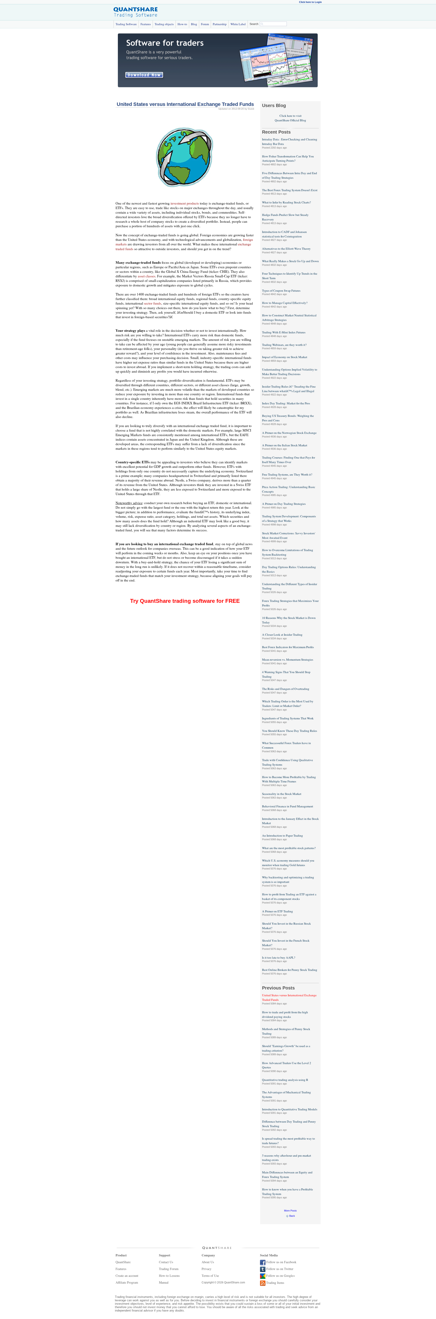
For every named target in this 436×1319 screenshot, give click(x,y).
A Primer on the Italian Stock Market (284, 445)
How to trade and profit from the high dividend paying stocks (285, 1014)
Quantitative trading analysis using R (285, 1080)
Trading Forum (168, 1269)
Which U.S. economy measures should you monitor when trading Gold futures (288, 862)
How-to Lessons (169, 1275)
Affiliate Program (127, 1282)
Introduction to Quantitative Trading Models (289, 1109)
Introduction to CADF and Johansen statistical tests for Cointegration (284, 234)
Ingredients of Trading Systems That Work (288, 718)
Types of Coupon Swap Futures (281, 290)
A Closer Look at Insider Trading (282, 635)
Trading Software (126, 24)
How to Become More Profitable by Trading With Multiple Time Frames (289, 779)
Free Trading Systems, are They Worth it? (287, 474)
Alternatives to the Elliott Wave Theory (286, 249)
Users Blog (274, 105)
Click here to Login (310, 2)
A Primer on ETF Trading (277, 911)
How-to (182, 24)
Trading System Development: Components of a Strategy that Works (289, 518)
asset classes (146, 276)
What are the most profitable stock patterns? (289, 848)
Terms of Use (210, 1275)
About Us (208, 1262)
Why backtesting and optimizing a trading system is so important (288, 879)
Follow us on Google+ (280, 1275)
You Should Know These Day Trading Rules (289, 731)
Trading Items (275, 1282)
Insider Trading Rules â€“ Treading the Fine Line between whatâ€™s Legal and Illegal (289, 388)
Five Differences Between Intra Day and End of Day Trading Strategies (289, 175)
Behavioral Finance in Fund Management (287, 806)
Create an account (127, 1275)
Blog (194, 24)
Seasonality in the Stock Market (281, 794)
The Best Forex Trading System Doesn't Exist (289, 190)
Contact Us (166, 1262)
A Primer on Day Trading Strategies (284, 504)
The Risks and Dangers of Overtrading (285, 689)
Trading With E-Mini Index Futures (283, 332)
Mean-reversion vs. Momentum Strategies (287, 659)
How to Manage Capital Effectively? (284, 303)
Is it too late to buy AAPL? (278, 957)
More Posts (290, 1210)
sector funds (152, 303)
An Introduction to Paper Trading (282, 835)
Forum (205, 24)
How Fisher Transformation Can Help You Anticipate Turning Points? (288, 158)
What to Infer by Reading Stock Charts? (286, 202)
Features (146, 24)
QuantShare (123, 1262)
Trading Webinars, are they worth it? (284, 345)
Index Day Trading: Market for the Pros (286, 403)
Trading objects (164, 24)
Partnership (220, 24)
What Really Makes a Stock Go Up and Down (290, 261)
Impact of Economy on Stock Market (284, 357)
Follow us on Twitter (279, 1269)
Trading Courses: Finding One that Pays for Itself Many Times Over (288, 459)
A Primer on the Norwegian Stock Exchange (289, 433)
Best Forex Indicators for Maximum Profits (288, 647)
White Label (238, 24)
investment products (185, 203)
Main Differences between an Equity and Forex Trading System (287, 1174)
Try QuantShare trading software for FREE (185, 601)
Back (292, 1215)
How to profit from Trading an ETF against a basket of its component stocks (289, 896)
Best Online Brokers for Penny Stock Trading (289, 970)
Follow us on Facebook (281, 1262)
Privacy (206, 1269)
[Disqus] (185, 671)
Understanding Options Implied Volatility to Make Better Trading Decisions (289, 371)
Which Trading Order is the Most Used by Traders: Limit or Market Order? (287, 703)
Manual (163, 1282)
